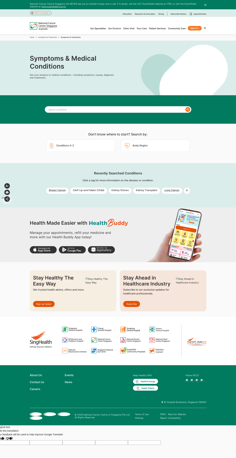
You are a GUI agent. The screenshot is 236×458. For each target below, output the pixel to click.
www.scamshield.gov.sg (53, 6)
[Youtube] (192, 381)
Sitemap (139, 418)
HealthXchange (148, 381)
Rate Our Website (177, 414)
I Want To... (195, 28)
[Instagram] (197, 381)
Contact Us (37, 382)
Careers (35, 389)
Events (69, 375)
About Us (36, 375)
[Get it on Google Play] (72, 249)
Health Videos (147, 388)
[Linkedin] (202, 381)
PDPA (163, 414)
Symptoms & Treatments (47, 37)
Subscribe (131, 304)
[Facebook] (187, 381)
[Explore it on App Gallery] (101, 249)
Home (32, 37)
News (68, 382)
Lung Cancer (171, 190)
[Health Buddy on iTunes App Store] (43, 249)
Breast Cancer (57, 190)
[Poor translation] (9, 438)
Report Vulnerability (170, 418)
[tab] (80, 146)
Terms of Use (142, 414)
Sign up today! (43, 304)
